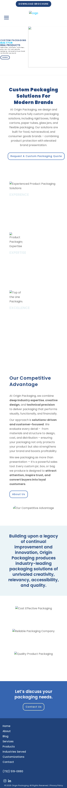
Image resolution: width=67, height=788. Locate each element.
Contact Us (34, 706)
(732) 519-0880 (13, 771)
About (7, 731)
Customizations (13, 757)
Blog (5, 736)
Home (6, 726)
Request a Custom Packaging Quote (36, 156)
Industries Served (14, 751)
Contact (8, 762)
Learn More (5, 57)
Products (9, 746)
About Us (18, 494)
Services (8, 741)
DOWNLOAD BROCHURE (33, 3)
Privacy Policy (56, 785)
